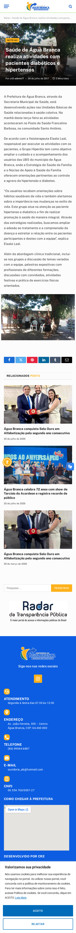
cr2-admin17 (17, 78)
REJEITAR (38, 924)
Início (7, 18)
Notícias (12, 40)
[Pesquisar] (70, 6)
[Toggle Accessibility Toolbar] (7, 462)
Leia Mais (21, 897)
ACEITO (38, 910)
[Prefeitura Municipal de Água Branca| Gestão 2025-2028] (38, 6)
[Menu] (6, 6)
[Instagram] (38, 679)
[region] (38, 897)
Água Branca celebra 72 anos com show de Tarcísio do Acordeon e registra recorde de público (35, 493)
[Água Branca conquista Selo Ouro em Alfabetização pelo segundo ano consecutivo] (38, 404)
